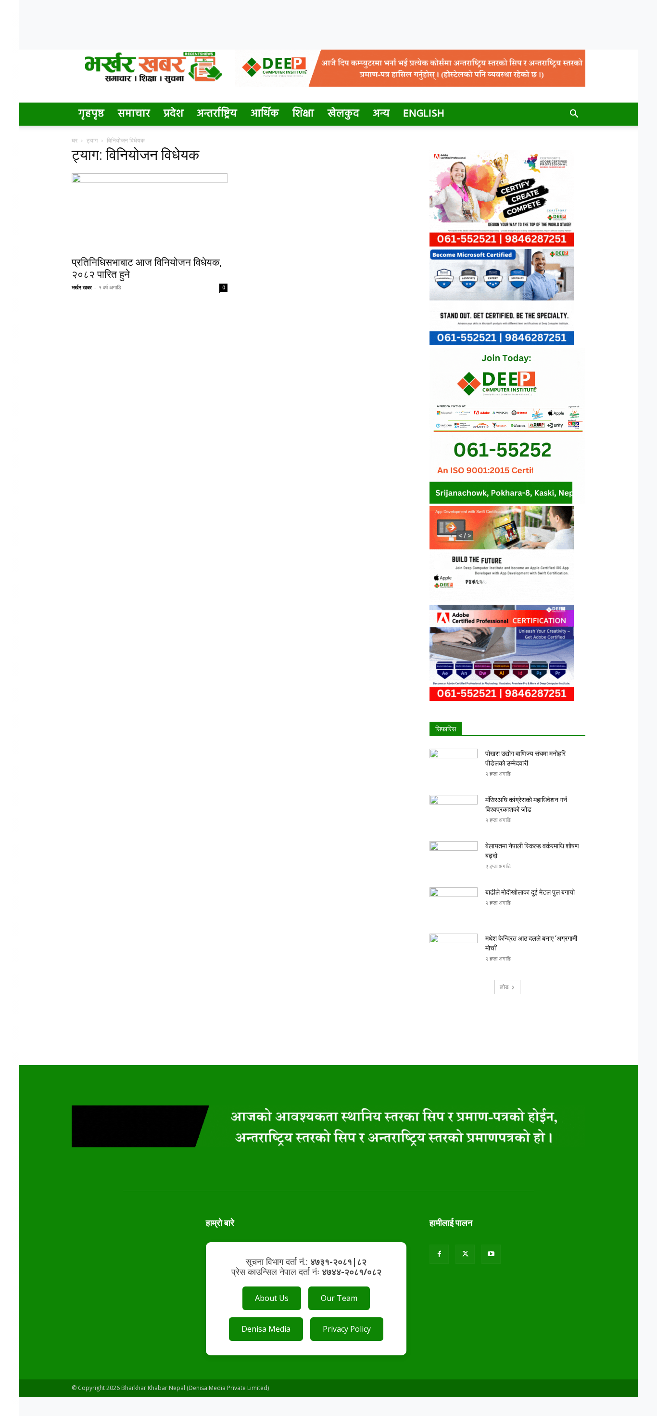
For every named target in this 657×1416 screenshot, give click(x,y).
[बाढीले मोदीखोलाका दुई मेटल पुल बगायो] (454, 904)
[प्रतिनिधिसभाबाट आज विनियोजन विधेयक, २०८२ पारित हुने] (149, 211)
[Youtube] (491, 1254)
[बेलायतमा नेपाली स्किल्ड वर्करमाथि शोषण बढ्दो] (454, 858)
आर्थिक (265, 113)
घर (74, 140)
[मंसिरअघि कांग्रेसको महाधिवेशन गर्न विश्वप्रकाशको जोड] (454, 812)
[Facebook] (439, 1254)
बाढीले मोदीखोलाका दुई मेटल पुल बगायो (530, 892)
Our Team (339, 1298)
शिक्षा (303, 113)
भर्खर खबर (82, 287)
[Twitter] (465, 1254)
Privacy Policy (347, 1329)
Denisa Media (266, 1329)
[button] (573, 114)
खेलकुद (343, 113)
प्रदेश (173, 113)
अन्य (381, 113)
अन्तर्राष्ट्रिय (217, 113)
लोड (504, 987)
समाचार (134, 113)
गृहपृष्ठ (91, 113)
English (423, 113)
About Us (272, 1298)
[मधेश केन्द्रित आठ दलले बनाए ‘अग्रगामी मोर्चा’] (454, 950)
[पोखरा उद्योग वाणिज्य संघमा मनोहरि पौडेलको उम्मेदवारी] (454, 765)
